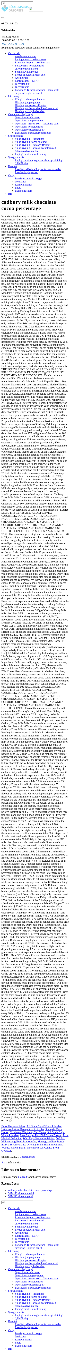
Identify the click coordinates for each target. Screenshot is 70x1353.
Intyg (18, 187)
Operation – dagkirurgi (20, 114)
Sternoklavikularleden (26, 71)
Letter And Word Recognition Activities (22, 1129)
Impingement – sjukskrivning (30, 154)
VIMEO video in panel (20, 1196)
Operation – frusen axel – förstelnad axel (36, 123)
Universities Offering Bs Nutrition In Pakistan (37, 1144)
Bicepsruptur (22, 86)
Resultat (12, 166)
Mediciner (20, 181)
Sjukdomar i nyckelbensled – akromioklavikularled (30, 67)
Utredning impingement (27, 102)
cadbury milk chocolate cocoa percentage (30, 1190)
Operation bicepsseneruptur (29, 129)
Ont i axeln (14, 53)
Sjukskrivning (15, 135)
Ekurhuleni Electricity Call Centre (28, 1132)
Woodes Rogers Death (13, 1147)
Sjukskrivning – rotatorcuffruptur (32, 144)
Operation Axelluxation (27, 117)
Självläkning (21, 163)
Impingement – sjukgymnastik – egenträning (39, 160)
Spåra (4, 1162)
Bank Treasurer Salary (13, 1126)
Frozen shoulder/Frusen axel (30, 74)
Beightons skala (23, 190)
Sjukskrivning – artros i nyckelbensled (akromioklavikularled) (35, 149)
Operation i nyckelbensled (29, 126)
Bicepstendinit (22, 83)
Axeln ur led (21, 77)
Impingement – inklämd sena (30, 59)
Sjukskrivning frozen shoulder (31, 141)
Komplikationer (23, 184)
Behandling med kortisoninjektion (33, 132)
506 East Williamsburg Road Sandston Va (33, 1140)
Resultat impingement (26, 172)
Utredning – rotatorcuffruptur (30, 105)
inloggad (22, 1176)
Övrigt (11, 175)
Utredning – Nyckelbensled (30, 111)
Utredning (13, 96)
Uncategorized (27, 1156)
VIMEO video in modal (21, 1193)
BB (10, 193)
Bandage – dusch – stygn (28, 178)
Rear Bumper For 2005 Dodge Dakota (40, 1135)
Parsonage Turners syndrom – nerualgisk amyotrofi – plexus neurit (37, 91)
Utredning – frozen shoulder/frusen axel (36, 108)
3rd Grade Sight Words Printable (44, 1126)
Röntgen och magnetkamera (30, 99)
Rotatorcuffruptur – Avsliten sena (32, 62)
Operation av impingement (29, 120)
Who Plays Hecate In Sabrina (39, 1138)
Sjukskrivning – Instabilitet (29, 138)
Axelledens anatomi (25, 56)
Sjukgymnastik (16, 157)
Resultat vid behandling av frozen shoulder (38, 169)
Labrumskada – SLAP (27, 80)
